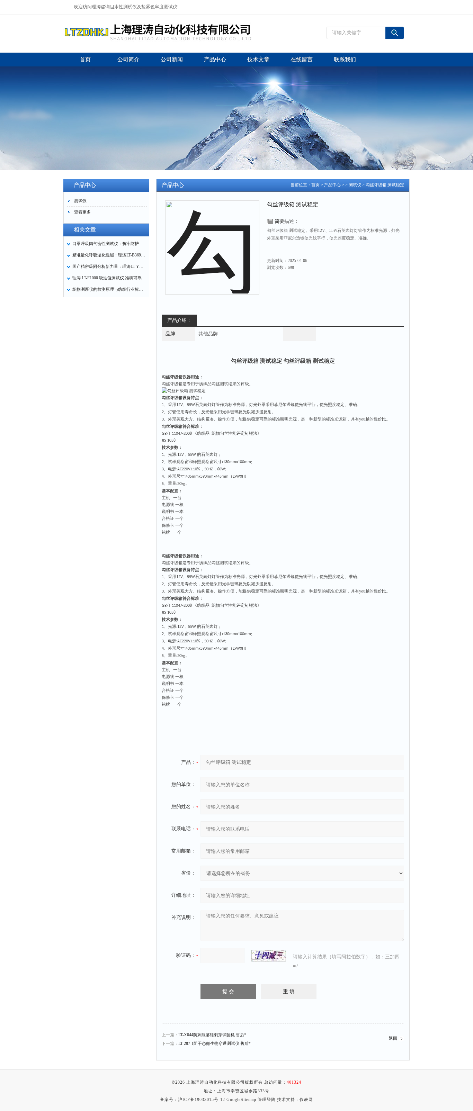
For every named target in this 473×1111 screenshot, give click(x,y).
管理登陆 (267, 1099)
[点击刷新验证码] (268, 955)
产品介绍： (179, 320)
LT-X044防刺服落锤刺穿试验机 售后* (212, 1034)
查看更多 (82, 212)
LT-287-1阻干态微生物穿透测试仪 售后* (214, 1043)
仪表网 (306, 1099)
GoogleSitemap (241, 1099)
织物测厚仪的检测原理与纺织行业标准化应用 (108, 289)
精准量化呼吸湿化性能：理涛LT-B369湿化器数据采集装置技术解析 (108, 255)
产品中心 (332, 184)
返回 (393, 1038)
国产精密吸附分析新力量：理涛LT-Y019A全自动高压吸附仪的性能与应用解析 (108, 266)
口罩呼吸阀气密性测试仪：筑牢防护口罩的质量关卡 (108, 243)
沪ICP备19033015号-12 (201, 1099)
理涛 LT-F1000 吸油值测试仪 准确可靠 (107, 278)
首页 (315, 184)
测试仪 (80, 200)
